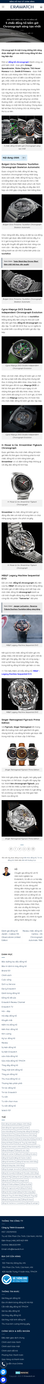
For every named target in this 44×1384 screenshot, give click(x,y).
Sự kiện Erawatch (9, 1052)
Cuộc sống (6, 980)
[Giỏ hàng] (41, 7)
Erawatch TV (7, 1007)
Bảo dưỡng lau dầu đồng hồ (14, 961)
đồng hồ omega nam (20, 1180)
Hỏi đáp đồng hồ (9, 1016)
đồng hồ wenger (32, 1203)
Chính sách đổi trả (10, 1351)
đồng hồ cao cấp (22, 1150)
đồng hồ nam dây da (32, 1177)
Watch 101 (6, 1110)
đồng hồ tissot (27, 1199)
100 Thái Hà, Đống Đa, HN (14, 1263)
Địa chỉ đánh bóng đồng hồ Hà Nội (17, 1302)
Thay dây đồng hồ (10, 1065)
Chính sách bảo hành (11, 1342)
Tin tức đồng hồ (30, 19)
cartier (26, 1128)
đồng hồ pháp (26, 1184)
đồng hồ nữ (6, 1180)
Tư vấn (5, 1097)
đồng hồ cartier (8, 1154)
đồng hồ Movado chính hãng (27, 1173)
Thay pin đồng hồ (9, 1074)
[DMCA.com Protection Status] (22, 1372)
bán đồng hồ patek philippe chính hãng (16, 1124)
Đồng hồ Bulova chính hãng (26, 1135)
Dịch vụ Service (8, 984)
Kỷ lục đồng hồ (8, 1038)
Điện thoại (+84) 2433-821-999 (15, 1240)
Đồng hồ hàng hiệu (22, 1139)
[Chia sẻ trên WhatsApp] (11, 849)
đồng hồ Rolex (26, 1188)
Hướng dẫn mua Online (12, 1363)
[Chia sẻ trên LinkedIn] (33, 849)
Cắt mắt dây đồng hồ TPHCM (15, 1306)
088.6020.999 (15, 1245)
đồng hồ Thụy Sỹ (30, 1196)
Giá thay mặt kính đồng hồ (13, 1319)
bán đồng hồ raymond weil (12, 1128)
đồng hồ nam (18, 1177)
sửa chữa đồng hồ (10, 1056)
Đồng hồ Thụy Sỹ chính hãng (25, 1143)
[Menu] (3, 7)
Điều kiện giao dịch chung (13, 1338)
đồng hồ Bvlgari (8, 1150)
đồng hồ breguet (33, 1146)
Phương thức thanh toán (12, 1355)
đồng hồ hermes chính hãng (27, 1162)
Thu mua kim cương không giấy (16, 1324)
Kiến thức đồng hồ (15, 19)
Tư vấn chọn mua (9, 1101)
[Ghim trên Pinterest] (29, 849)
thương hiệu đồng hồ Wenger (27, 1131)
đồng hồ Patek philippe (10, 1184)
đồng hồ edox (31, 1154)
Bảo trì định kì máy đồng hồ (14, 966)
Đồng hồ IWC (36, 1139)
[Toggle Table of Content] (22, 158)
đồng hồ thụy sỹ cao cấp (11, 1199)
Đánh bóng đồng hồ (11, 993)
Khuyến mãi (7, 1020)
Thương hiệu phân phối (12, 1083)
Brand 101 (6, 970)
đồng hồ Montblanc (30, 1169)
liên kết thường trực (29, 860)
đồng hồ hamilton (8, 1162)
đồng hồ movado (8, 1173)
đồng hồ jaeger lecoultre (11, 1169)
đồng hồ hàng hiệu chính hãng (13, 1165)
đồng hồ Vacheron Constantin (13, 1203)
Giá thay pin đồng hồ (11, 1298)
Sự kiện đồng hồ (9, 1047)
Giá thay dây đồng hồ (11, 1315)
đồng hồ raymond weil (10, 1188)
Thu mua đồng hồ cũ (11, 1079)
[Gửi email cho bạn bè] (24, 849)
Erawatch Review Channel (13, 1002)
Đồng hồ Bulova (8, 1135)
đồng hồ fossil (7, 1158)
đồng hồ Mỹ (6, 1177)
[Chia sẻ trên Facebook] (15, 849)
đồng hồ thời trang (9, 1192)
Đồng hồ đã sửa (9, 998)
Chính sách (6, 975)
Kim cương (6, 1034)
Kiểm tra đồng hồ (9, 1025)
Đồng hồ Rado (7, 1143)
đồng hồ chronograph (18, 62)
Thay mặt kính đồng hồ (12, 1070)
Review (5, 1043)
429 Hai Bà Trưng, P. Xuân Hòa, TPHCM (19, 1271)
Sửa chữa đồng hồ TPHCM (13, 1061)
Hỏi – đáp (6, 1011)
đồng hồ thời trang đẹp (26, 1192)
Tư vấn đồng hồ (9, 1106)
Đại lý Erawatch (9, 989)
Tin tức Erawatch (9, 1092)
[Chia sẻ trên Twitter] (20, 849)
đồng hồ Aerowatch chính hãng (13, 1146)
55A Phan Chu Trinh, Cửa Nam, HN (17, 1267)
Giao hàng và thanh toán (13, 1359)
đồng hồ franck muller (22, 1158)
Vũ (32, 33)
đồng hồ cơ (20, 1154)
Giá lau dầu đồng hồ (11, 1311)
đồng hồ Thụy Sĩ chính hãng (12, 1196)
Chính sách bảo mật (11, 1346)
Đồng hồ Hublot (8, 1139)
